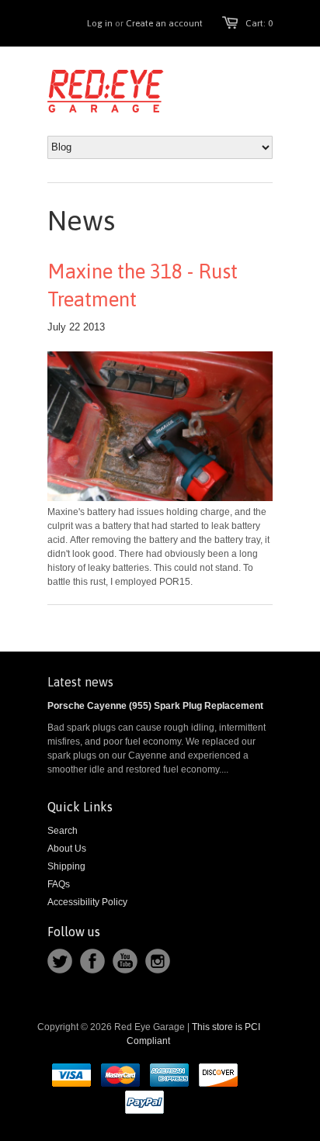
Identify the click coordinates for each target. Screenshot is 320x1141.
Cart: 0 (259, 23)
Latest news (80, 682)
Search (62, 830)
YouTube (125, 961)
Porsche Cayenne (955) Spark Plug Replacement (155, 705)
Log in (100, 23)
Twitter (59, 961)
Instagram (157, 961)
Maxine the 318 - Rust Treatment (142, 285)
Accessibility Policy (87, 902)
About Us (66, 848)
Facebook (92, 961)
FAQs (58, 884)
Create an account (164, 23)
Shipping (66, 866)
